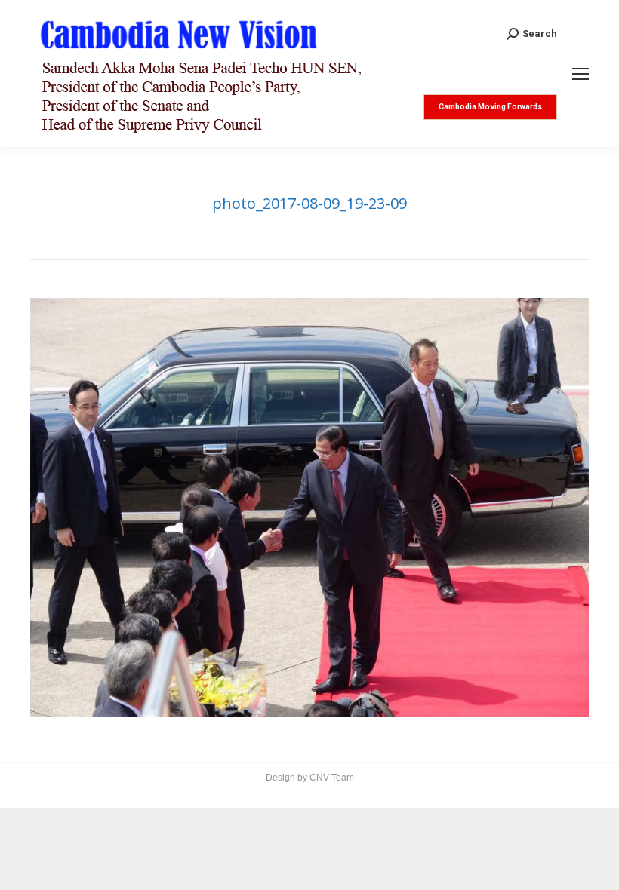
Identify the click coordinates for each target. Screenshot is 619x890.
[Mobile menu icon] (580, 74)
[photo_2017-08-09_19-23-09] (309, 507)
